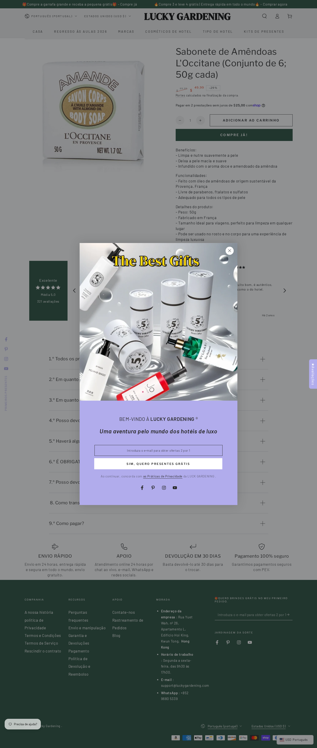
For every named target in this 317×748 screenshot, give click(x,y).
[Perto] (229, 250)
